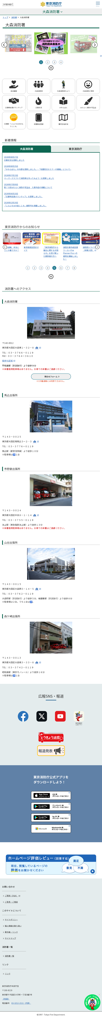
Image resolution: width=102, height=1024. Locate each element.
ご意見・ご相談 (11, 902)
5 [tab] (54, 268)
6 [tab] (60, 268)
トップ (5, 17)
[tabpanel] (51, 44)
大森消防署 (26, 149)
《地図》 (6, 999)
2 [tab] (47, 62)
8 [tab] (74, 268)
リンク (7, 973)
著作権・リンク (11, 932)
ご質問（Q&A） (11, 895)
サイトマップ (10, 938)
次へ (94, 45)
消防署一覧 (9, 956)
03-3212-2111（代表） (21, 1003)
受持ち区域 (7, 360)
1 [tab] (41, 62)
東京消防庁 (75, 149)
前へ (4, 45)
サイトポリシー (11, 919)
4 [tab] (60, 62)
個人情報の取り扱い (13, 925)
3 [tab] (54, 62)
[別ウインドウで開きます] (84, 44)
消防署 (14, 17)
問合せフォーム (51, 376)
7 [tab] (67, 268)
